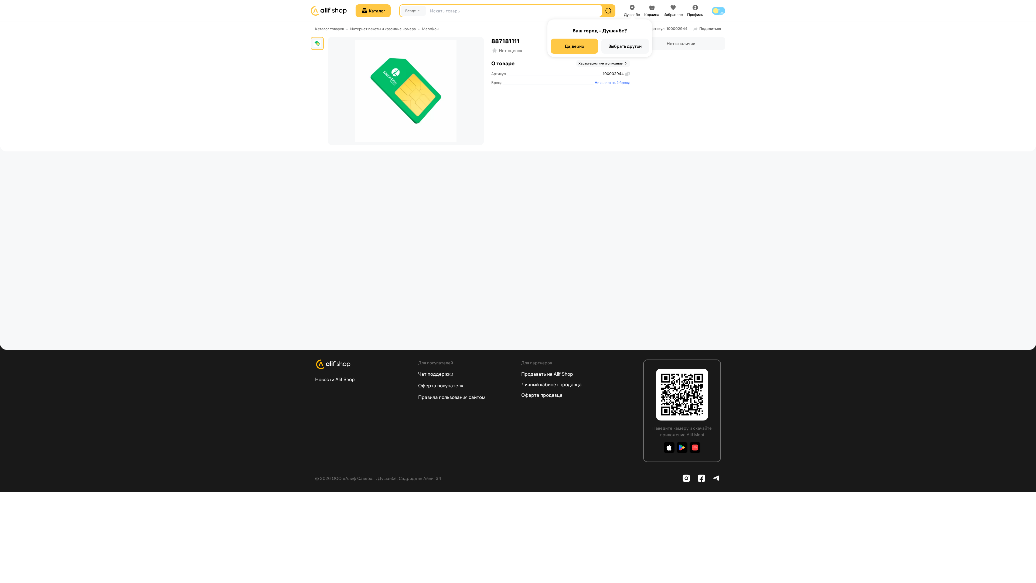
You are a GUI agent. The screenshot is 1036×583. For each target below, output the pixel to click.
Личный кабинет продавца (551, 384)
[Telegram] (716, 478)
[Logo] (363, 364)
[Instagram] (686, 478)
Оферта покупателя (440, 385)
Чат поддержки (435, 374)
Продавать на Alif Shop (547, 374)
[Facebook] (701, 478)
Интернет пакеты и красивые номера (383, 28)
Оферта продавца (542, 395)
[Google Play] (682, 447)
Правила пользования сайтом (451, 397)
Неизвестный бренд (612, 82)
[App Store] (669, 447)
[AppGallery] (695, 447)
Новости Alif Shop (335, 379)
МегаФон (430, 28)
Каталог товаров (329, 28)
